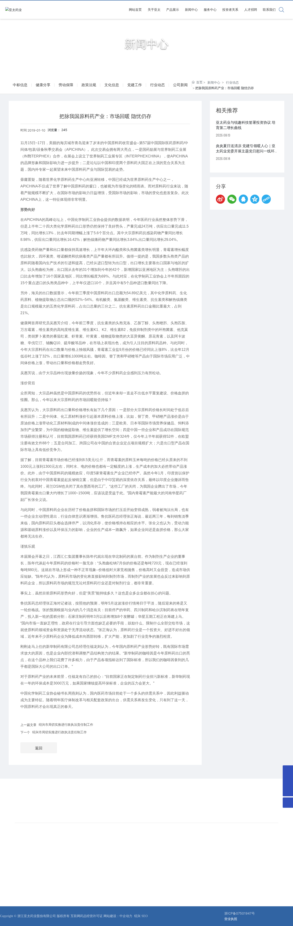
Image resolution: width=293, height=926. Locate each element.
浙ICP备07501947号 (239, 913)
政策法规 (88, 85)
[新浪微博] (220, 199)
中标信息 (20, 85)
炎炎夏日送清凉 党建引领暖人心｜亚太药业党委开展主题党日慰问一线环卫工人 (247, 151)
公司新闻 (180, 85)
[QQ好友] (243, 199)
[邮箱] (288, 770)
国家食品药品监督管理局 (239, 842)
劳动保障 (66, 85)
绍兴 (137, 916)
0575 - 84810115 (131, 800)
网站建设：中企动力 (117, 916)
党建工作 (134, 85)
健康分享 (43, 85)
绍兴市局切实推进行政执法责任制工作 (66, 724)
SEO (144, 916)
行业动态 (157, 85)
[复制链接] (266, 199)
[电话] (288, 781)
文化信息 (111, 85)
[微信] (231, 199)
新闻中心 (146, 44)
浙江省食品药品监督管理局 (241, 848)
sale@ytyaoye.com (221, 800)
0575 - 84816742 (37, 803)
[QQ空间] (254, 199)
